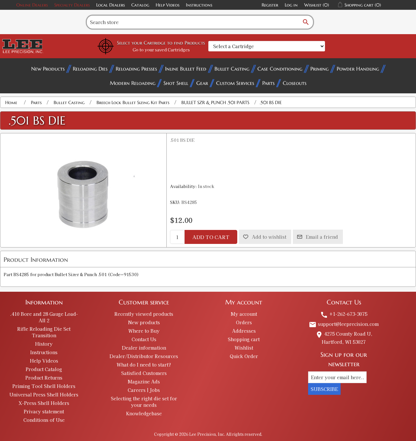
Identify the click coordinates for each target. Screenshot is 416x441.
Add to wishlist (269, 237)
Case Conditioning (279, 68)
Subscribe (324, 389)
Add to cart (210, 237)
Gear (202, 83)
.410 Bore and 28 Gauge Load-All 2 (44, 317)
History (44, 344)
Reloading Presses (136, 68)
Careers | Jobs (144, 390)
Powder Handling (358, 68)
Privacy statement (44, 411)
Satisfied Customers (144, 373)
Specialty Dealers (72, 5)
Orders (244, 322)
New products (144, 322)
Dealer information (144, 347)
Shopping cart (244, 339)
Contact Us (144, 339)
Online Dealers (32, 5)
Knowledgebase (144, 413)
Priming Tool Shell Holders (43, 386)
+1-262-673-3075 (343, 314)
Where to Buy (144, 330)
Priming (319, 68)
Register (270, 5)
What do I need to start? (144, 364)
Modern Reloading (132, 83)
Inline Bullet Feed (185, 68)
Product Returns (43, 377)
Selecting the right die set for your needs (144, 401)
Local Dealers (110, 5)
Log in (291, 5)
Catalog (140, 5)
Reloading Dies (90, 68)
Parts (268, 83)
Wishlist (244, 347)
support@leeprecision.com (344, 324)
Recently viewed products (143, 314)
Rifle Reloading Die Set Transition (44, 332)
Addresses (244, 330)
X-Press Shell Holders (44, 403)
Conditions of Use (44, 420)
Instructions (199, 5)
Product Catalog (44, 369)
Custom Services (235, 83)
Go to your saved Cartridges (161, 50)
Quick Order (244, 356)
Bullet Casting (231, 68)
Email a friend (322, 237)
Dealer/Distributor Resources (144, 356)
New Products (48, 68)
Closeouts (294, 83)
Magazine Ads (144, 381)
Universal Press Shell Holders (43, 394)
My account (244, 314)
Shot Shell (175, 83)
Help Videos (167, 5)
